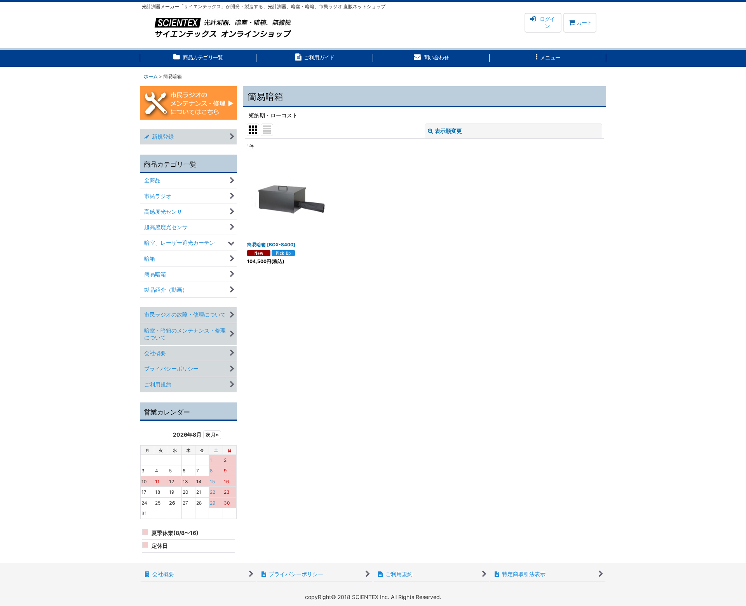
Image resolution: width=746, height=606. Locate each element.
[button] (548, 58)
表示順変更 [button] (448, 130)
